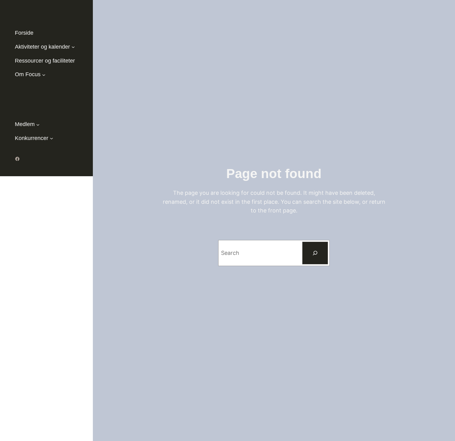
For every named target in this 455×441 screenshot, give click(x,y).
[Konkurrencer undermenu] (51, 138)
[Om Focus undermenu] (44, 74)
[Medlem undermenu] (38, 124)
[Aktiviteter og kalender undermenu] (73, 47)
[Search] (315, 253)
